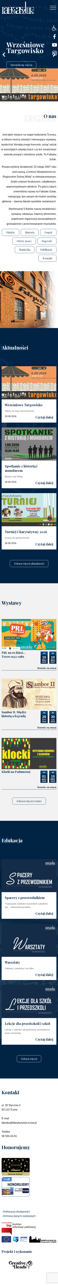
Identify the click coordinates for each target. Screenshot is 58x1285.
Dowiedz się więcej (46, 668)
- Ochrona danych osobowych (19, 1216)
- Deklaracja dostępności (16, 1211)
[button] (54, 28)
